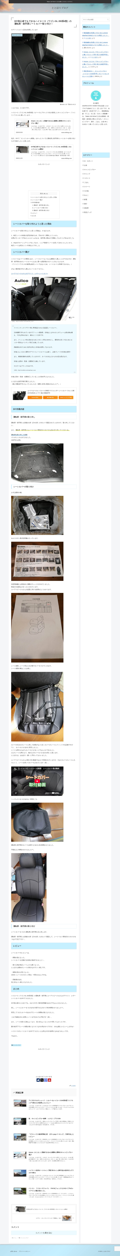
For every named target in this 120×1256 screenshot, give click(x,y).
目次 (41, 193)
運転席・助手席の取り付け (41, 210)
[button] (108, 19)
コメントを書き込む (44, 1233)
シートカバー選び (37, 200)
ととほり (89, 38)
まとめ (34, 215)
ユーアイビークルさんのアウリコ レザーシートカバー (29, 273)
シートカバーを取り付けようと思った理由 (44, 197)
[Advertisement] (43, 177)
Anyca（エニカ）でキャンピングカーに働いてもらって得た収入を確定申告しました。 (95, 54)
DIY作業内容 (36, 202)
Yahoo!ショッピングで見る (66, 397)
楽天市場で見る (50, 397)
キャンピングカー (17, 1045)
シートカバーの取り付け (41, 207)
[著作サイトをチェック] (38, 1080)
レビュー (34, 213)
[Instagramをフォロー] (45, 1080)
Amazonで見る (35, 397)
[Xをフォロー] (42, 1080)
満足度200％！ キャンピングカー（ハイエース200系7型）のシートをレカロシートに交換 (95, 73)
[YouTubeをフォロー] (49, 1080)
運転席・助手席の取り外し (41, 205)
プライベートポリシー (24, 1251)
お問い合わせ (13, 1251)
